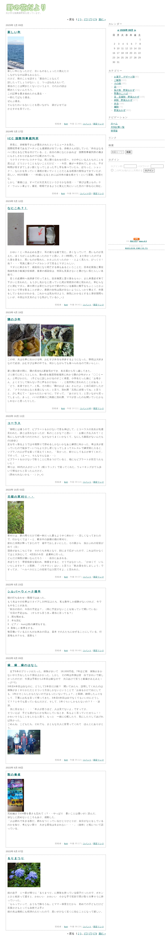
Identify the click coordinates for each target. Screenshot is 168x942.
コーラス (14, 423)
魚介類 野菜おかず (124, 90)
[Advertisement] (118, 195)
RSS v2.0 (133, 241)
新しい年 (14, 32)
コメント (87, 124)
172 (86, 19)
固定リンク (98, 124)
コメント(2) (85, 193)
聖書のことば (121, 93)
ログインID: (117, 166)
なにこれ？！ (18, 208)
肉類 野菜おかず (123, 100)
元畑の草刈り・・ (21, 496)
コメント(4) (85, 408)
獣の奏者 (14, 774)
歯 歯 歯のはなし (23, 665)
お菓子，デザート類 (124, 77)
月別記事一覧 (118, 127)
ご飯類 (117, 80)
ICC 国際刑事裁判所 (23, 138)
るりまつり (16, 858)
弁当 (116, 103)
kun (66, 124)
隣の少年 (14, 319)
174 (95, 19)
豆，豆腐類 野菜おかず (126, 97)
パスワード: (144, 166)
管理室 (114, 131)
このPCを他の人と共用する (128, 170)
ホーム (114, 123)
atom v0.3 (143, 241)
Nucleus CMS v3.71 (136, 248)
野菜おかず (120, 110)
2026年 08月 (126, 30)
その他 (117, 83)
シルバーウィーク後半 (24, 591)
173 (90, 19)
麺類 (116, 107)
